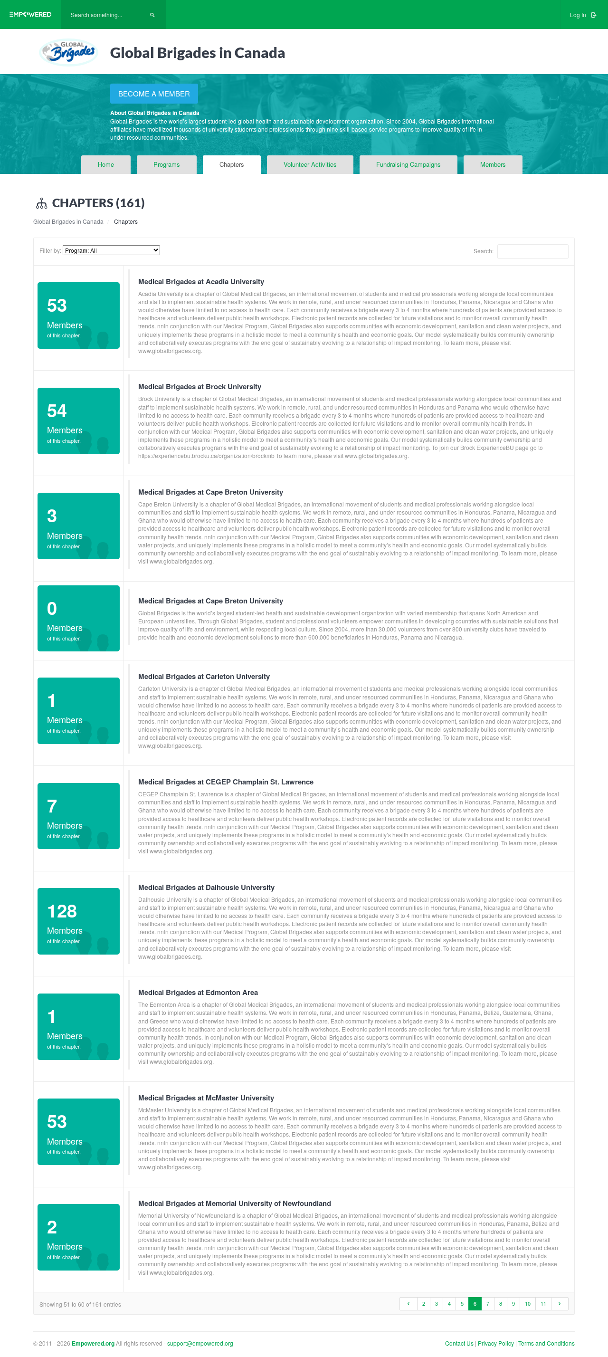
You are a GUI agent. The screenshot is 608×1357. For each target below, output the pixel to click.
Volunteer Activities (310, 164)
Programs (166, 164)
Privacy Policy (496, 1343)
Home (106, 164)
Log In (579, 14)
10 (528, 1303)
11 (543, 1303)
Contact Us (459, 1343)
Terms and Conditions (546, 1343)
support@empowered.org (200, 1343)
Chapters (231, 164)
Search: (484, 250)
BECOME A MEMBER (154, 93)
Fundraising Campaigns (408, 164)
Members (493, 164)
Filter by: (50, 250)
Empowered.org (93, 1343)
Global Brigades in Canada (68, 221)
